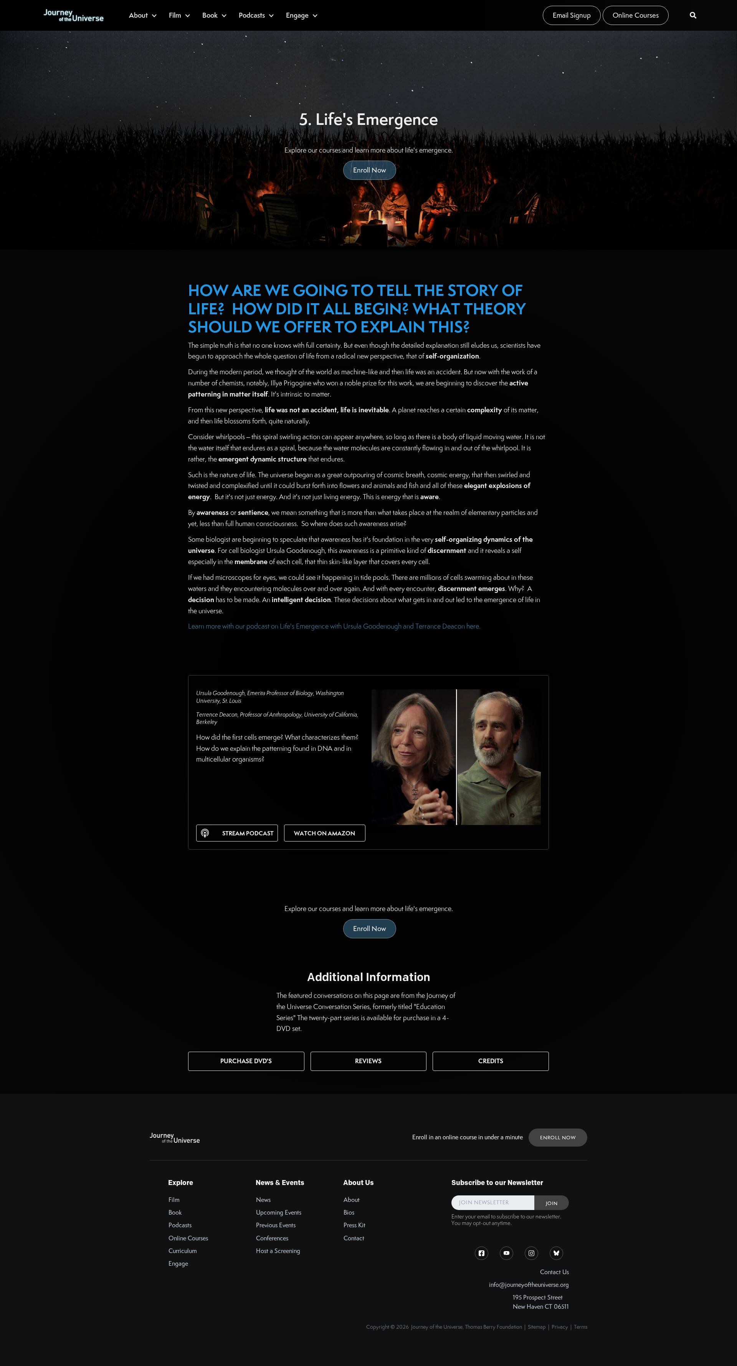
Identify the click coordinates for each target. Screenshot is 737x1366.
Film (174, 1200)
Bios (349, 1212)
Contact (354, 1238)
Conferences (272, 1238)
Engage (178, 1264)
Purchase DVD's (246, 1061)
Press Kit (354, 1225)
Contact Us (554, 1272)
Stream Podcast (248, 833)
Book (175, 1212)
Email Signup (572, 15)
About (352, 1200)
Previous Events (276, 1225)
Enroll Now (369, 170)
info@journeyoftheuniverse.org (529, 1285)
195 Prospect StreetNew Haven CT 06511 (541, 1301)
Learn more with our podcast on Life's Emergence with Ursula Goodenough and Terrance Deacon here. (334, 626)
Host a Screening (278, 1251)
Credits (490, 1061)
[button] (143, 15)
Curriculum (183, 1251)
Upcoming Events (278, 1212)
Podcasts (180, 1225)
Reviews (368, 1061)
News (263, 1200)
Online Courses (636, 15)
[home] (73, 15)
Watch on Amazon (324, 833)
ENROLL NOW (558, 1137)
